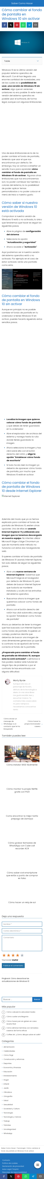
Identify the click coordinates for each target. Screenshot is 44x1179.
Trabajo (7, 1121)
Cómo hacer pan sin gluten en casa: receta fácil (21, 1022)
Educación (8, 1071)
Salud (6, 1100)
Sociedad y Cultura (12, 1108)
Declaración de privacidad (13, 1166)
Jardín (6, 1088)
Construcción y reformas (14, 1059)
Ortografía (8, 1096)
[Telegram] (29, 25)
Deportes (8, 1063)
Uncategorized (10, 1129)
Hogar (6, 1080)
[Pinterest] (17, 25)
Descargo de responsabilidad (14, 1172)
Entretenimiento (10, 1076)
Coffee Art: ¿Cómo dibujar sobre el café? (23, 1034)
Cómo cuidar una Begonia (17, 1016)
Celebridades (9, 1051)
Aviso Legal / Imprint (10, 1169)
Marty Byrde (19, 680)
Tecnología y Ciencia (12, 1117)
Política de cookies (10, 1163)
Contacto (6, 1160)
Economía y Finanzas (12, 1067)
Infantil (6, 1084)
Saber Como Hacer (22, 3)
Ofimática (8, 1092)
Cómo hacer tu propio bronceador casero (32, 724)
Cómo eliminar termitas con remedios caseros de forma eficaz (22, 1029)
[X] (10, 25)
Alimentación (9, 1047)
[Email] (35, 25)
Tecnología (8, 1113)
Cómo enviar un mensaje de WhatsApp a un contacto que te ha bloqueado (12, 724)
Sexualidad (8, 1104)
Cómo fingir (8, 1055)
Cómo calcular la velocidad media (20, 1012)
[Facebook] (4, 25)
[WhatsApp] (23, 25)
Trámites (7, 1125)
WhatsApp (8, 1133)
